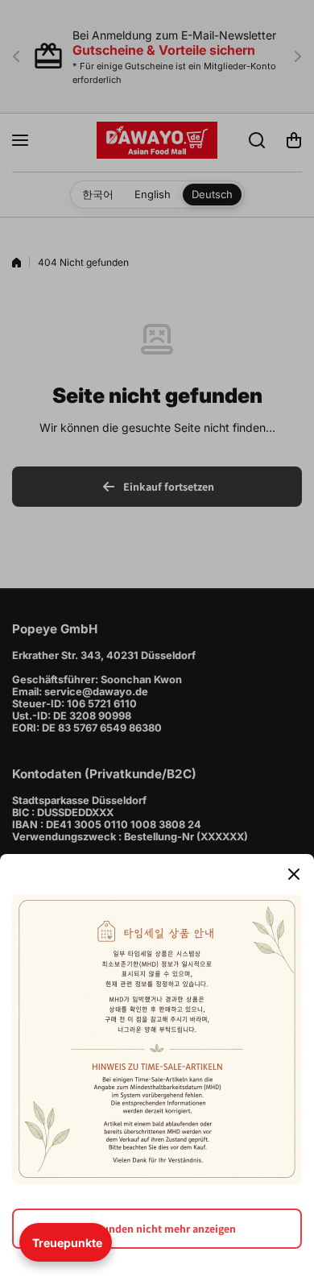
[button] (65, 1242)
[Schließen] (294, 874)
